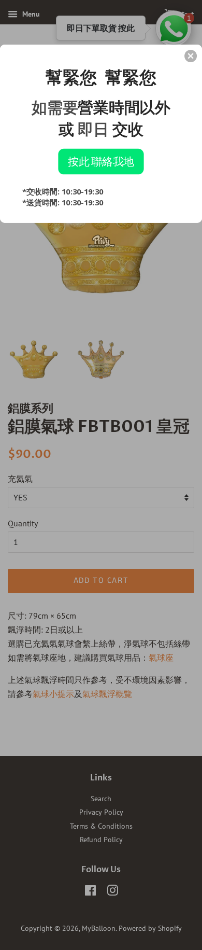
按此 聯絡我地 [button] (101, 161)
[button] (190, 56)
